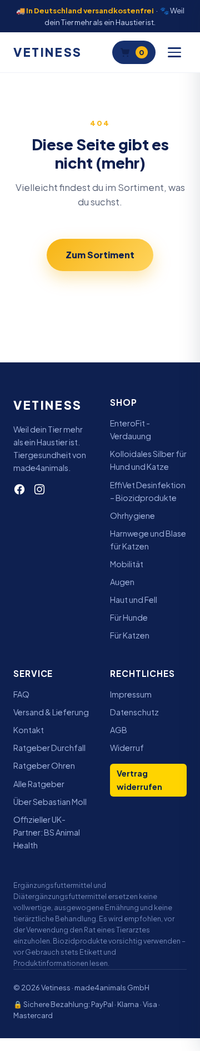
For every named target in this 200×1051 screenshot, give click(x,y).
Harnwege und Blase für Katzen (148, 539)
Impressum (131, 694)
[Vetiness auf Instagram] (39, 489)
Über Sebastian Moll (50, 802)
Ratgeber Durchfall (49, 748)
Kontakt (28, 730)
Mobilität (126, 564)
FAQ (21, 694)
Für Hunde (129, 617)
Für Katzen (129, 635)
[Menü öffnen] (174, 52)
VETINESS (47, 52)
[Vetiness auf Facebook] (19, 489)
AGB (118, 730)
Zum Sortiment (100, 255)
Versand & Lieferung (51, 712)
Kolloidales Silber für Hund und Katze (148, 460)
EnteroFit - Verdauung (130, 429)
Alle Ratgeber (38, 784)
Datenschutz (134, 712)
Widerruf (127, 748)
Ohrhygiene (132, 515)
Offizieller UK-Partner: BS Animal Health (46, 832)
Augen (122, 582)
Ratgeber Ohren (44, 765)
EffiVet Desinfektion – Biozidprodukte (148, 491)
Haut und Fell (133, 600)
